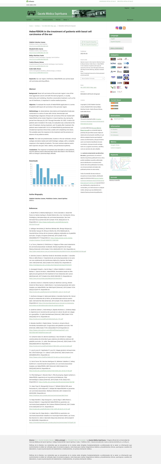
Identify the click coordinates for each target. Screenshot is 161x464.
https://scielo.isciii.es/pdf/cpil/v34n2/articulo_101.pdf (46, 319)
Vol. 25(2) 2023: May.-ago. (49, 26)
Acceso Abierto (96, 128)
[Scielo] (126, 60)
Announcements (48, 20)
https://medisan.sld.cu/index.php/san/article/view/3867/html (48, 395)
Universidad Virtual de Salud (107, 1)
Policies (58, 20)
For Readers (114, 129)
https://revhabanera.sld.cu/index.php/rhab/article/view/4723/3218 (50, 265)
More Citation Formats (88, 78)
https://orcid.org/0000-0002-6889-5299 (38, 46)
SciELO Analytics (116, 148)
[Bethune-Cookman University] (126, 84)
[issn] (119, 88)
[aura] (113, 88)
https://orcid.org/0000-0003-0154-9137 (38, 72)
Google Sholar (115, 145)
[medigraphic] (119, 68)
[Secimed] (113, 64)
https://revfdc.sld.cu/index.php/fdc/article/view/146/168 (56, 382)
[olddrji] (113, 72)
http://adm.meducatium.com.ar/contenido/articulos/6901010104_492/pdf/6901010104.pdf (57, 251)
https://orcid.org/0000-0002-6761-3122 (38, 66)
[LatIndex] (119, 60)
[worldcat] (119, 72)
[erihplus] (119, 78)
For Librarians (114, 135)
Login (133, 8)
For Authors (114, 132)
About (65, 20)
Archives (37, 20)
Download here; (118, 119)
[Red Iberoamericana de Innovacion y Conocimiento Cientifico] (119, 64)
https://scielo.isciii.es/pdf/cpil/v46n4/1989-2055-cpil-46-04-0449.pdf (50, 346)
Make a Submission (116, 48)
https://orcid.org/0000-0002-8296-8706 (38, 59)
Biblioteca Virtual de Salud (125, 1)
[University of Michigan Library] (113, 83)
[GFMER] (126, 79)
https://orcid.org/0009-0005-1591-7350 (38, 52)
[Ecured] (126, 88)
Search (131, 20)
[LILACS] (126, 64)
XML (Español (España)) (90, 44)
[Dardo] (119, 83)
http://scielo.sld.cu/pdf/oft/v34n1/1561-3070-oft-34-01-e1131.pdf (49, 409)
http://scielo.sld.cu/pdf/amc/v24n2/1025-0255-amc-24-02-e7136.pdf (50, 371)
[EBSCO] (113, 68)
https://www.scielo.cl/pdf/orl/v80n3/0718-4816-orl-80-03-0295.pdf (50, 357)
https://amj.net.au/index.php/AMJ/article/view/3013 (45, 278)
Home (31, 26)
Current (28, 20)
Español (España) (115, 41)
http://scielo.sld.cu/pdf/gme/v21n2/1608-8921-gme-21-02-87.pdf (49, 292)
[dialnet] (113, 92)
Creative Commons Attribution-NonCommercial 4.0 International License (92, 121)
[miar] (113, 78)
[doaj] (113, 60)
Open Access (85, 130)
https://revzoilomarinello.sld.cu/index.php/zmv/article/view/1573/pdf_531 (52, 422)
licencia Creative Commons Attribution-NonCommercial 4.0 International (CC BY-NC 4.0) (92, 180)
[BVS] (126, 68)
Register (127, 8)
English (113, 39)
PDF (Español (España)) (89, 42)
